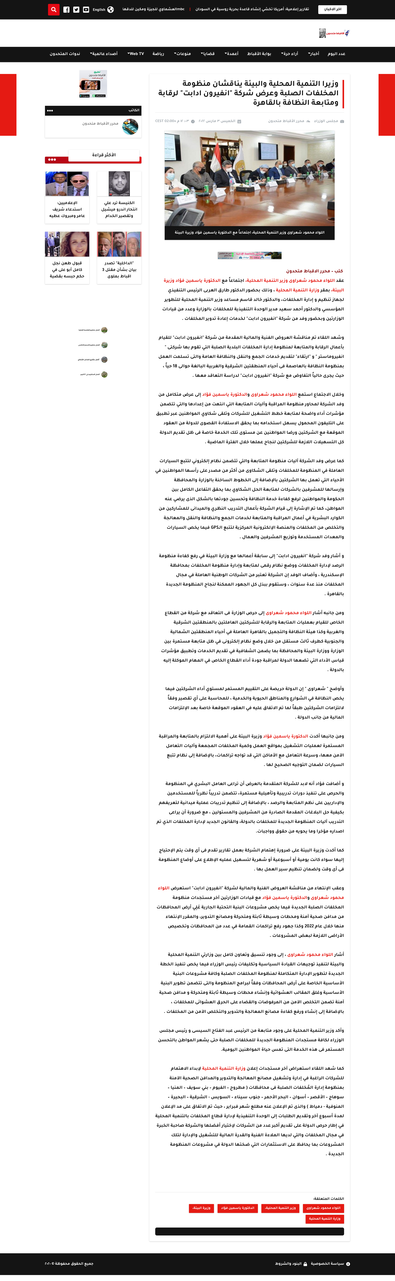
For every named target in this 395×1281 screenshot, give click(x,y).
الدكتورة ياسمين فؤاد (198, 281)
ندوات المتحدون (65, 54)
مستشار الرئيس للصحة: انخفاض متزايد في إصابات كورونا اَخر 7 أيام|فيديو (181, 10)
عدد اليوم (336, 54)
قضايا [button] (209, 54)
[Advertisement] (82, 32)
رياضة (158, 54)
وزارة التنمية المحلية (298, 290)
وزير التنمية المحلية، (266, 281)
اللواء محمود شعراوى (311, 281)
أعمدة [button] (232, 54)
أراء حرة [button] (290, 54)
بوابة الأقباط (259, 54)
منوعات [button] (183, 54)
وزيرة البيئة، (201, 1208)
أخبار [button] (314, 54)
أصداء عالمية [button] (105, 54)
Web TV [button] (137, 54)
